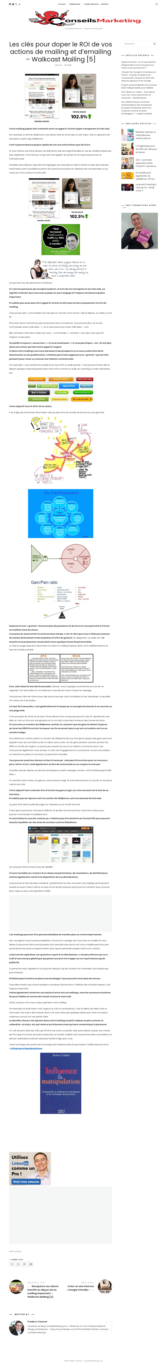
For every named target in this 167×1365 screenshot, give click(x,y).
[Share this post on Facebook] (12, 1264)
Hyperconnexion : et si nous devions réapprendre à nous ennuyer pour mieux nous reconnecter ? (138, 65)
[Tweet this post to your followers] (18, 1264)
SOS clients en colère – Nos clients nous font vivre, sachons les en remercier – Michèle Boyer (138, 94)
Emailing (58, 65)
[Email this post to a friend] (31, 1264)
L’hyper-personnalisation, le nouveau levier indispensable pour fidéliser (139, 86)
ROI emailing (16, 1251)
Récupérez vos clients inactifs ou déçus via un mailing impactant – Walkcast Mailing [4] (35, 1290)
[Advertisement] (30, 1134)
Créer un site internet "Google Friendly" (86, 1286)
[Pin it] (24, 1264)
